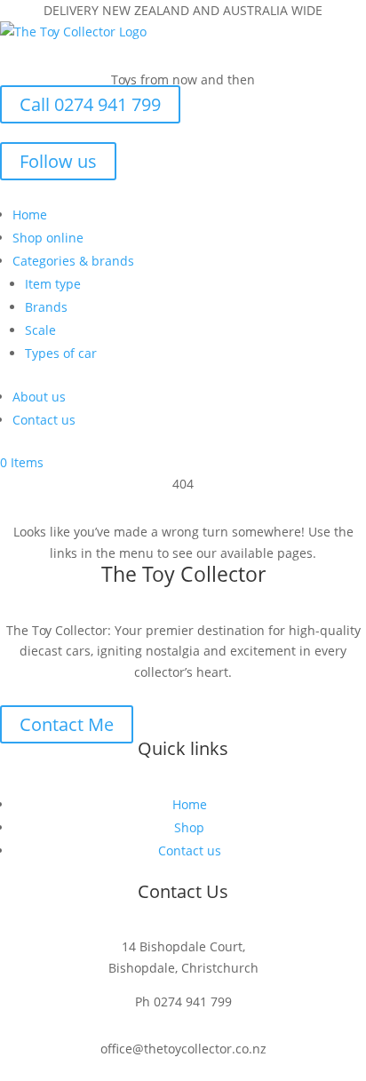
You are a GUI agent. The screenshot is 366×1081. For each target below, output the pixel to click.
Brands (46, 306)
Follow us (58, 161)
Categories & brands (73, 260)
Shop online (48, 237)
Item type (53, 283)
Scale (40, 330)
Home (29, 214)
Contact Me (67, 724)
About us (39, 396)
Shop (189, 827)
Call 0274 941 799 (90, 104)
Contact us (44, 419)
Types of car (61, 353)
